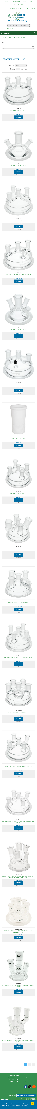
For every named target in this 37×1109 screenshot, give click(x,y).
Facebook (25, 1086)
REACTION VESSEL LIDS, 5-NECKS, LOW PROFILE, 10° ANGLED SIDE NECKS (18, 822)
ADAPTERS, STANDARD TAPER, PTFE (18, 438)
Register (6, 1)
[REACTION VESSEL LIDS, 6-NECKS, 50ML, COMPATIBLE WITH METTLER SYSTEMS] (18, 1020)
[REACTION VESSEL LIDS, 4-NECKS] (18, 200)
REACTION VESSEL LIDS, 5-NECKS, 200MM (18, 602)
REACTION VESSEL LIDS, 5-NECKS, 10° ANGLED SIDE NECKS (18, 766)
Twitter (29, 1086)
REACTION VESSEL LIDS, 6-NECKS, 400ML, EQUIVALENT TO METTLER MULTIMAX (18, 931)
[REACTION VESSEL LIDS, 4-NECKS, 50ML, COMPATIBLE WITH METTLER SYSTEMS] (18, 965)
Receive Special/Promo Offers (26, 1095)
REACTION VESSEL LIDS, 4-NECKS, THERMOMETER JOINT (18, 274)
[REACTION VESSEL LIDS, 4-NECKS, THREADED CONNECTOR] (18, 364)
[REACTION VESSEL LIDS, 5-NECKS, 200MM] (18, 583)
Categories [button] (5, 33)
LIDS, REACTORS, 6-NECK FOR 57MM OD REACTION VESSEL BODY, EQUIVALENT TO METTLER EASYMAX (18, 876)
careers (30, 1)
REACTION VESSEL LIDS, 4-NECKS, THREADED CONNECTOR (18, 384)
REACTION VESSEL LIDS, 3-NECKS (18, 110)
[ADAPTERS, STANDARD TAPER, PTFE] (18, 418)
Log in (33, 8)
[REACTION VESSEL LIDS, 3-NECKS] (18, 90)
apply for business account (18, 1)
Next (33, 1064)
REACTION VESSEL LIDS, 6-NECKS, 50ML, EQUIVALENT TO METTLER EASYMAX (18, 1041)
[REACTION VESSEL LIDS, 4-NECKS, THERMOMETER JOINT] (18, 254)
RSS (34, 1086)
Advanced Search (11, 28)
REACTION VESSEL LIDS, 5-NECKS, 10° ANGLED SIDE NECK (18, 657)
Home (4, 37)
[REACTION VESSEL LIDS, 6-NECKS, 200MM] (18, 692)
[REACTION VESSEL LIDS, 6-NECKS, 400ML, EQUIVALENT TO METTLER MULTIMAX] (18, 911)
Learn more (32, 1107)
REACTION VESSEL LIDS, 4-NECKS (18, 220)
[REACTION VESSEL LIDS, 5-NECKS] (18, 473)
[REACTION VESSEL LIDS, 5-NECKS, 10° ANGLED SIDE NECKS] (18, 747)
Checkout (27, 8)
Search (29, 25)
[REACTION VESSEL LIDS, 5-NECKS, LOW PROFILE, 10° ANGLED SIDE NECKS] (18, 801)
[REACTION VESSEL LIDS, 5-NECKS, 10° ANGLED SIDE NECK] (18, 637)
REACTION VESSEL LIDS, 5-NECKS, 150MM (18, 548)
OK (32, 1103)
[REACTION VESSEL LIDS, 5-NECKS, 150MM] (18, 528)
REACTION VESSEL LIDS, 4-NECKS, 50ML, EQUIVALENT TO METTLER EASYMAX (18, 986)
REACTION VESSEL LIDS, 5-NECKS (18, 493)
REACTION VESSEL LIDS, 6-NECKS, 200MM (18, 712)
